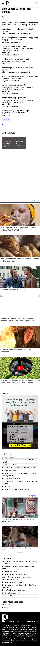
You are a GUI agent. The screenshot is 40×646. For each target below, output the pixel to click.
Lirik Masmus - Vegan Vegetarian (13, 582)
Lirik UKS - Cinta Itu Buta (10, 465)
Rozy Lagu (13, 625)
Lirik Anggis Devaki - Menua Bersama (14, 574)
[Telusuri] (37, 3)
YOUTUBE (5, 607)
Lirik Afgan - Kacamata (9, 571)
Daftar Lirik (20, 621)
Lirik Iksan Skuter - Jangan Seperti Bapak (15, 489)
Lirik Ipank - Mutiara (8, 457)
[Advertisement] (20, 175)
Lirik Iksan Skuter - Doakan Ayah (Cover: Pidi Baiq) (18, 468)
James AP (6, 119)
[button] (3, 16)
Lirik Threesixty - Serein (9, 471)
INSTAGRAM (6, 605)
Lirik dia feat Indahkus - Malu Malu (13, 590)
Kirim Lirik (28, 621)
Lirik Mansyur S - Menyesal (11, 479)
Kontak (34, 621)
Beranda (12, 621)
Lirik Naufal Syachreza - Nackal (12, 593)
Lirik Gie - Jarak (7, 487)
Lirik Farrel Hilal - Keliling (10, 596)
